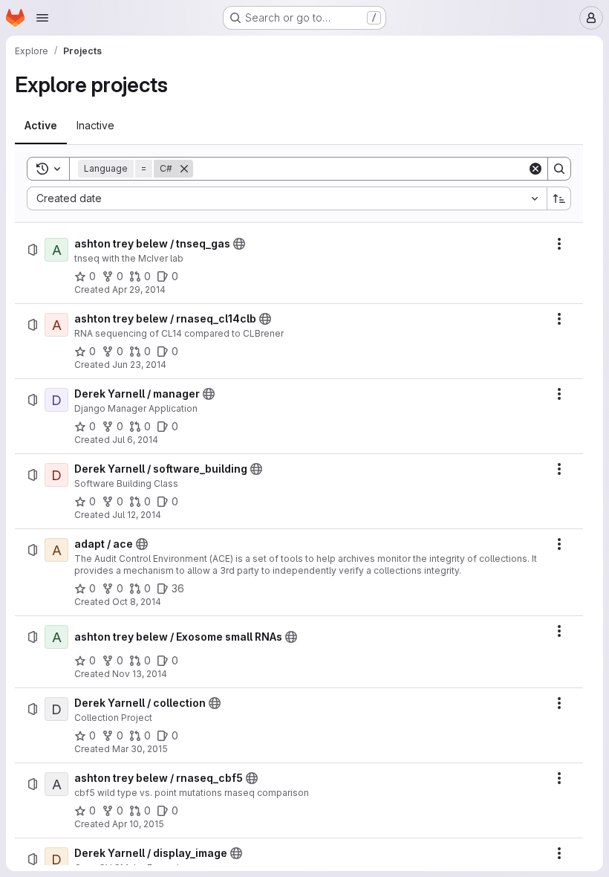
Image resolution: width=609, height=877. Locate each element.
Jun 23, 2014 (139, 364)
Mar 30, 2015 (140, 748)
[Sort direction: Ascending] (559, 198)
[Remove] (184, 169)
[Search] (559, 169)
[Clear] (535, 169)
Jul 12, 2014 (136, 514)
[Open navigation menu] (42, 18)
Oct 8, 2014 (136, 601)
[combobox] (287, 198)
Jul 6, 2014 (135, 439)
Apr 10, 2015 (138, 823)
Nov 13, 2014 (139, 673)
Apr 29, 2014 (139, 289)
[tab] (41, 125)
